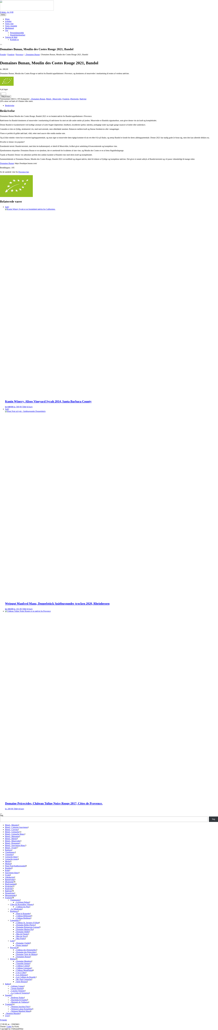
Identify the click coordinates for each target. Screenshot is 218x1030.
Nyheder (3, 1020)
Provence (19, 54)
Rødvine (83, 99)
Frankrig (10, 54)
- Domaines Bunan (32, 54)
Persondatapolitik (17, 33)
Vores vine (9, 24)
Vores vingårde (11, 26)
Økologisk (74, 99)
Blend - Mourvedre (53, 99)
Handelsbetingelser (17, 35)
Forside (3, 54)
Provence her (23, 172)
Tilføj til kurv (5, 96)
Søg (1, 815)
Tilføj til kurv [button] (27, 407)
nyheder (8, 21)
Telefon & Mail (11, 37)
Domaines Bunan (7, 163)
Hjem (7, 19)
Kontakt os (14, 39)
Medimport (9, 28)
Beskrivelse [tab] (9, 105)
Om (6, 30)
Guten (9, 1026)
